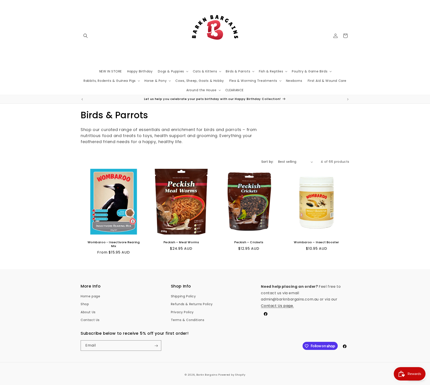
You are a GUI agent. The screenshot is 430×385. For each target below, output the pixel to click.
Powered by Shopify (231, 375)
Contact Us (90, 320)
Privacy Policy (182, 312)
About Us (88, 312)
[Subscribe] (156, 346)
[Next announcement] (348, 99)
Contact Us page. (277, 305)
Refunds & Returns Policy (192, 304)
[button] (85, 36)
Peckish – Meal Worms (181, 242)
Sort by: (267, 161)
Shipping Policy (183, 296)
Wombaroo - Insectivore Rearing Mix (114, 244)
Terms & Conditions (187, 320)
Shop (85, 304)
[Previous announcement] (82, 99)
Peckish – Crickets (248, 242)
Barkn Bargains (207, 375)
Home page (90, 296)
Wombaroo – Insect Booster (316, 242)
